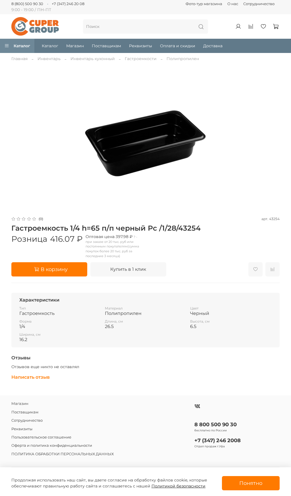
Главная (19, 58)
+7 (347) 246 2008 (217, 440)
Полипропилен (183, 58)
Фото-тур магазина (204, 4)
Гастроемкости (141, 58)
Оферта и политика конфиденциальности (51, 445)
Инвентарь (49, 58)
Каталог (22, 45)
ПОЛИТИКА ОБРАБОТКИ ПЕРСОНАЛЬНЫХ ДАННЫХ (62, 454)
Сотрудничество (259, 4)
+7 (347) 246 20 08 (68, 4)
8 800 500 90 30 (215, 424)
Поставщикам (106, 45)
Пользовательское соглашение (41, 437)
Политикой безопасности (178, 486)
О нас (232, 4)
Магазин (75, 45)
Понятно (250, 483)
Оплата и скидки (177, 45)
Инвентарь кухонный (92, 58)
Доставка (213, 45)
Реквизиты (140, 45)
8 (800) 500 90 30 (27, 4)
